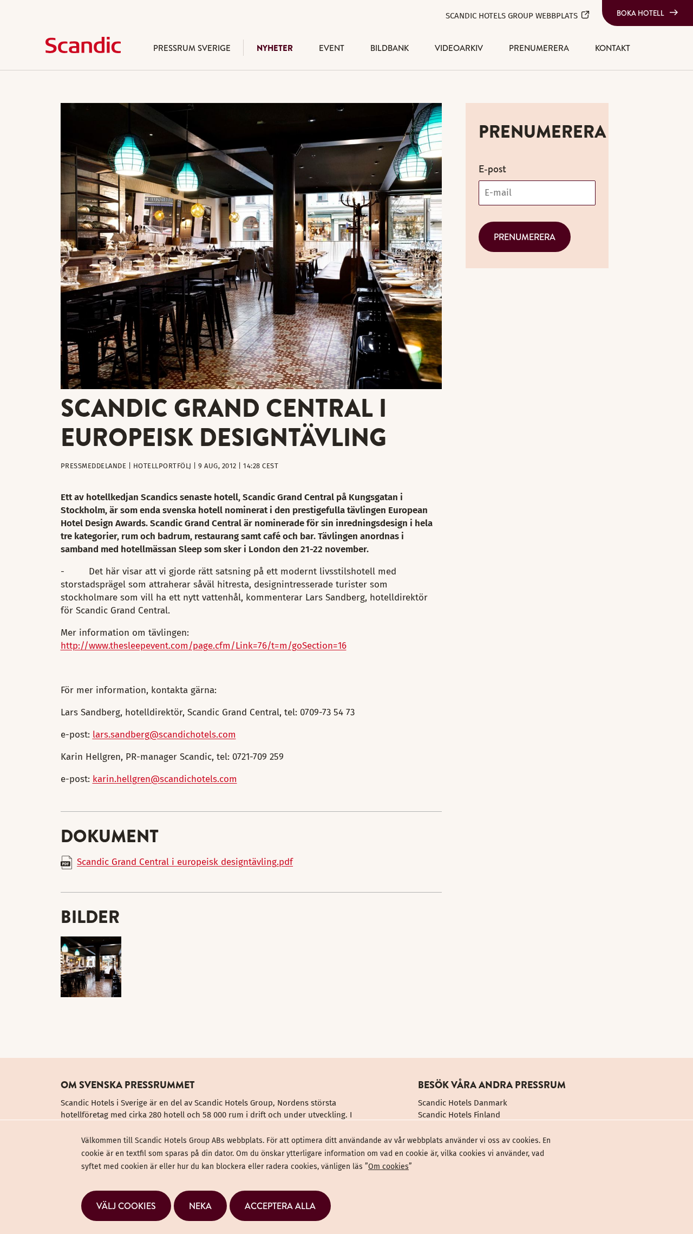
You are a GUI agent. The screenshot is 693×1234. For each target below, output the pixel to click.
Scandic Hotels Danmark (462, 1103)
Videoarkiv (459, 48)
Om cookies (388, 1166)
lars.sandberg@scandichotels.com (164, 734)
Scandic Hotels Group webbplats (512, 16)
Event (331, 48)
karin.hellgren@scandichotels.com (165, 779)
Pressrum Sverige (192, 48)
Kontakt (612, 48)
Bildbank (389, 48)
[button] (126, 1206)
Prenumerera (539, 48)
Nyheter (275, 48)
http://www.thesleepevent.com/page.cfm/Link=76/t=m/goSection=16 (203, 645)
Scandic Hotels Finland (459, 1115)
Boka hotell (640, 13)
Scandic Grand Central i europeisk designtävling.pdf (185, 862)
